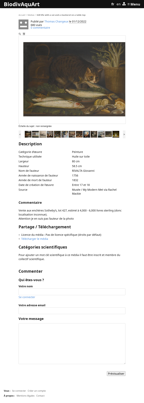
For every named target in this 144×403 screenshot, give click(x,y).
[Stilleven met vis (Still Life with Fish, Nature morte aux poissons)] (28, 134)
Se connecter (27, 297)
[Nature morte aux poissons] (79, 134)
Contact (40, 395)
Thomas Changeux (56, 21)
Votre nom (26, 286)
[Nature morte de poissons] (94, 134)
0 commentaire (40, 27)
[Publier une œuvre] (124, 4)
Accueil (22, 15)
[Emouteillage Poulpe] (116, 134)
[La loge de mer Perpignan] (101, 134)
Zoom (20, 34)
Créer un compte (37, 390)
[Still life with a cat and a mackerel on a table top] (108, 134)
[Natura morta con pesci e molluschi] (57, 134)
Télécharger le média (24, 34)
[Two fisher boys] (86, 134)
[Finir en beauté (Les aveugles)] (35, 134)
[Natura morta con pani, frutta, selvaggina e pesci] (50, 134)
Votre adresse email (32, 305)
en (119, 4)
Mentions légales (26, 395)
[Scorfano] (42, 134)
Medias (31, 15)
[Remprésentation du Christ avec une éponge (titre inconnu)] (64, 134)
